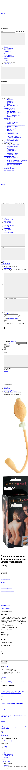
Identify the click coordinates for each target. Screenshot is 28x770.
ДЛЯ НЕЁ (6, 226)
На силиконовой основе (13, 115)
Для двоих (9, 130)
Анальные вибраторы (12, 157)
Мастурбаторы (8, 142)
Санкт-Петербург (8, 48)
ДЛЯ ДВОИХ (7, 229)
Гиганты (9, 147)
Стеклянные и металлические (15, 165)
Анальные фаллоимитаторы (14, 161)
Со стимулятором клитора (14, 137)
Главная (6, 387)
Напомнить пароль (13, 318)
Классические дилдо (12, 150)
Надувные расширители (13, 164)
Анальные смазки (11, 109)
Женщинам (10, 101)
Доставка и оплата (9, 55)
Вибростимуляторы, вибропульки (16, 125)
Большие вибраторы (12, 122)
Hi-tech (8, 119)
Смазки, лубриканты (9, 108)
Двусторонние (10, 129)
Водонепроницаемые (12, 126)
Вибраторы (7, 118)
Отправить (6, 346)
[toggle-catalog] (1, 66)
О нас (5, 53)
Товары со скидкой (9, 170)
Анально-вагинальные (13, 120)
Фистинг (9, 167)
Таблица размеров (8, 755)
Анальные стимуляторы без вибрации (17, 160)
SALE (5, 230)
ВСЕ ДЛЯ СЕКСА (9, 225)
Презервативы (7, 106)
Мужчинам (10, 102)
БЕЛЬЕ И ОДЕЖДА (9, 232)
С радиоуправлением (12, 136)
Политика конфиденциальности (12, 740)
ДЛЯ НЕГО (7, 228)
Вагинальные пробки (12, 146)
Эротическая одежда (12, 105)
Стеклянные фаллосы (12, 153)
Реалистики (10, 135)
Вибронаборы (10, 123)
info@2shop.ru (7, 268)
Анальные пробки (11, 158)
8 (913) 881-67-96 (8, 63)
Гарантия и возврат (9, 56)
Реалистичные (10, 151)
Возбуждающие (11, 111)
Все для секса (10, 99)
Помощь (6, 58)
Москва (6, 47)
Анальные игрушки (9, 156)
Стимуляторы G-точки (13, 139)
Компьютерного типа (12, 133)
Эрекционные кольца (9, 168)
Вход (8, 313)
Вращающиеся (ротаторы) (14, 127)
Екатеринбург (7, 51)
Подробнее (3, 677)
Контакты (6, 60)
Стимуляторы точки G (13, 154)
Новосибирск (7, 49)
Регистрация (13, 313)
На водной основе (11, 113)
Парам (8, 104)
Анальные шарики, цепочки (14, 163)
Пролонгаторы (11, 116)
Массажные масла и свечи (14, 112)
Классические (10, 132)
